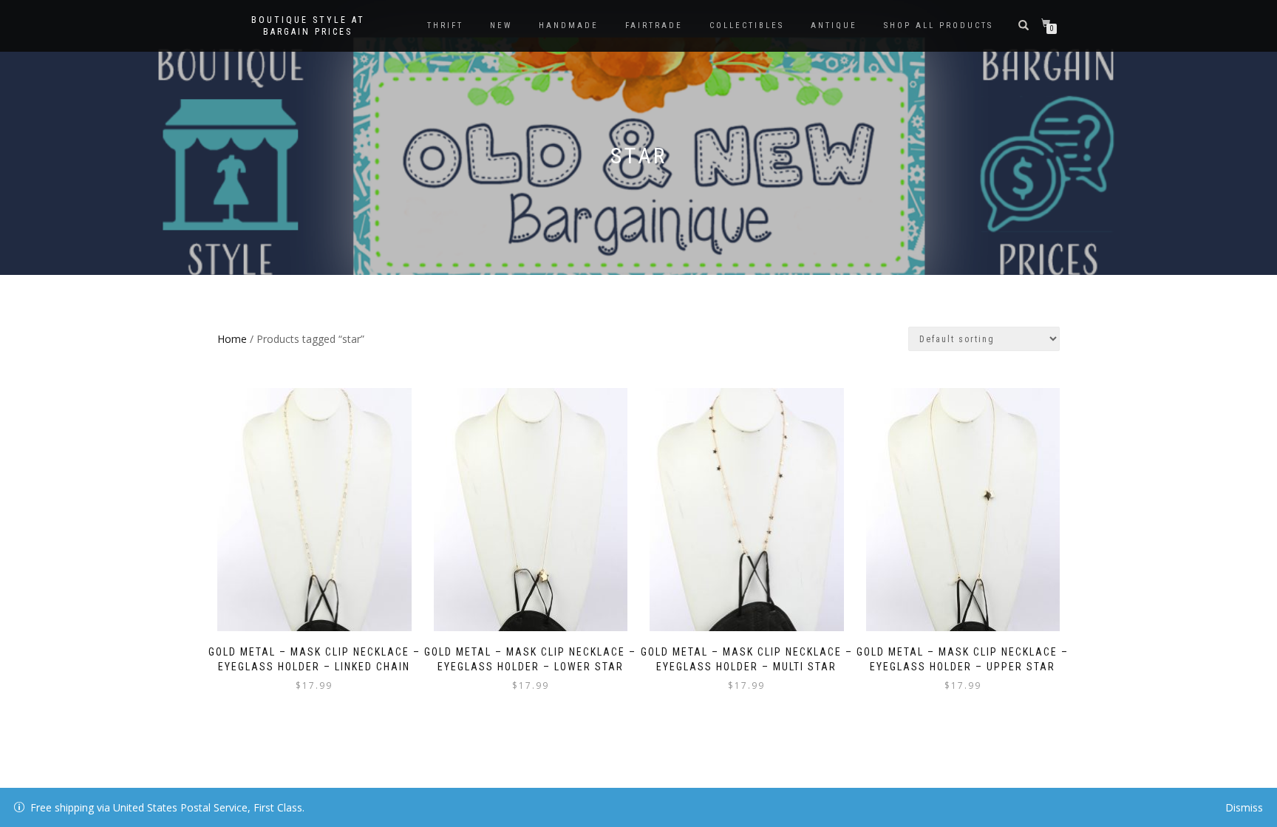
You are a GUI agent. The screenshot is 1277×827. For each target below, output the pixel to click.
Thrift (445, 25)
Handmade (569, 25)
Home (232, 339)
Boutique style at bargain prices (308, 26)
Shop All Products (938, 25)
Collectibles (746, 25)
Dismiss (1244, 807)
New (501, 25)
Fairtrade (654, 25)
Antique (834, 25)
